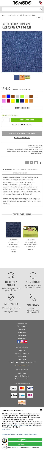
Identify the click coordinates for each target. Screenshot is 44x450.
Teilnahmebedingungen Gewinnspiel (22, 362)
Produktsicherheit (20, 173)
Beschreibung (7, 169)
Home (4, 15)
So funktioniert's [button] (22, 138)
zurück (40, 17)
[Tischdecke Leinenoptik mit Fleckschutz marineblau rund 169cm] (13, 228)
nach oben (21, 266)
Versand (29, 288)
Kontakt (22, 351)
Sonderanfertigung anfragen (22, 133)
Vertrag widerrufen (22, 365)
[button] (39, 2)
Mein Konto (22, 373)
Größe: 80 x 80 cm (22, 108)
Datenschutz (22, 332)
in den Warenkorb (26, 120)
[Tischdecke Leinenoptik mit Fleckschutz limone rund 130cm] (30, 228)
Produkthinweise (19, 169)
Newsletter (22, 359)
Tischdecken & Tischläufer (26, 15)
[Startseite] (22, 3)
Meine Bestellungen (22, 376)
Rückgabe (38, 288)
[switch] (5, 447)
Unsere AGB (22, 335)
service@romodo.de (33, 310)
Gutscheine (22, 356)
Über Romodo (22, 327)
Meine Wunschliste (22, 379)
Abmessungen (32, 169)
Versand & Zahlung (22, 353)
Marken (22, 329)
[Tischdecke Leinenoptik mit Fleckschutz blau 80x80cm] (16, 78)
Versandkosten (26, 89)
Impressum (22, 338)
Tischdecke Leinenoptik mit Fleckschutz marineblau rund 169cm (13, 244)
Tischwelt (11, 15)
